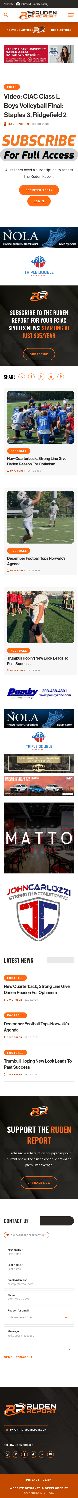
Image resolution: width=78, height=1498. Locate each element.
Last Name (15, 1265)
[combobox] (39, 1317)
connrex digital (38, 1492)
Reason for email (19, 1310)
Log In (39, 201)
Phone (11, 1295)
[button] (6, 15)
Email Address (18, 1280)
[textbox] (35, 1317)
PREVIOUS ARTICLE (19, 29)
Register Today (39, 190)
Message (13, 1331)
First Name (15, 1250)
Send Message (16, 1357)
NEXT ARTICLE (61, 29)
